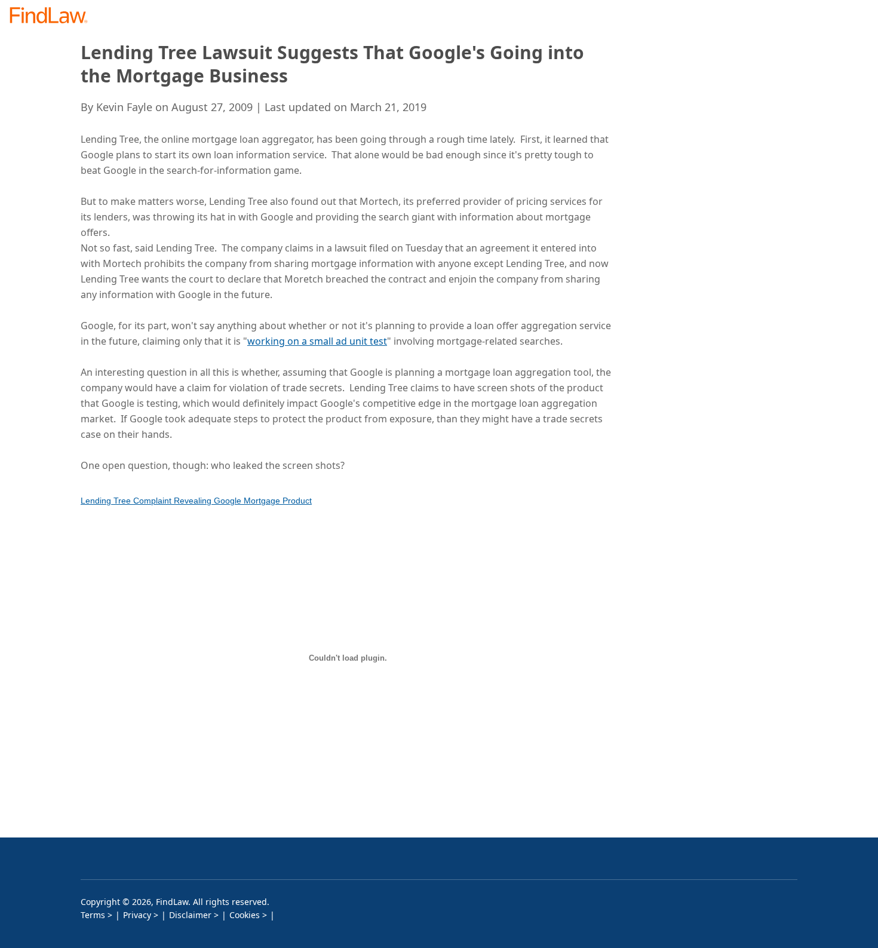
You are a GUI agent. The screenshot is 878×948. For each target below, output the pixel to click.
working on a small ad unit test (317, 341)
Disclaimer (190, 915)
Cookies (244, 915)
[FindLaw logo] (53, 16)
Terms (93, 915)
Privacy (137, 915)
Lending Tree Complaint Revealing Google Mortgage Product (196, 500)
